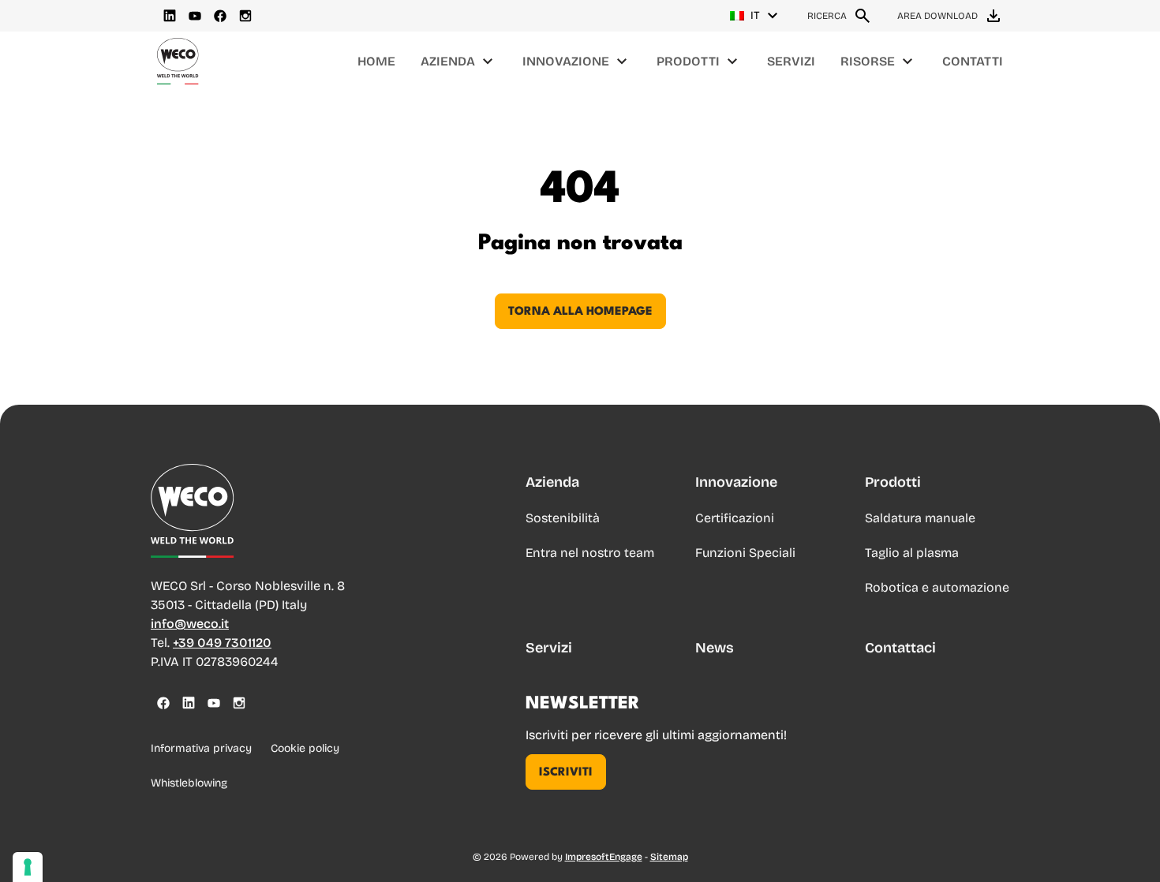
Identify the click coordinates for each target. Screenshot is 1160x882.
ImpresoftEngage (603, 856)
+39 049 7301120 (222, 642)
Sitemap (669, 856)
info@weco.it (190, 623)
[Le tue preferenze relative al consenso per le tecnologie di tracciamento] (28, 867)
